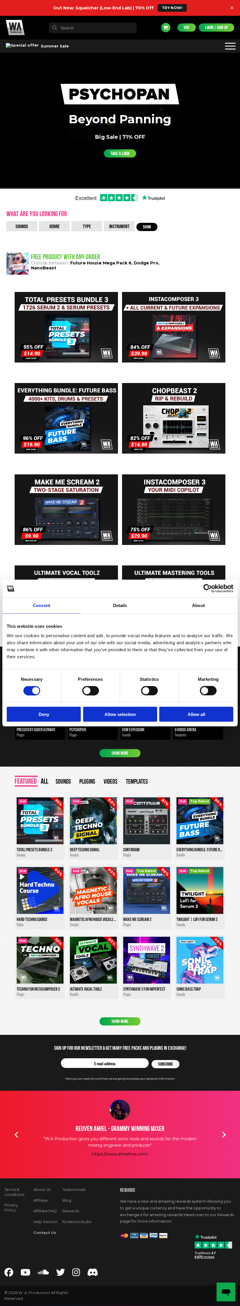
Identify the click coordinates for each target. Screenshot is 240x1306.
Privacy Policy (11, 1207)
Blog (66, 1200)
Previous (16, 1135)
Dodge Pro (146, 263)
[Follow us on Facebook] (8, 1274)
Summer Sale (54, 46)
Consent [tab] (41, 605)
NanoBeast (43, 268)
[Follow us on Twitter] (60, 1274)
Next (224, 1135)
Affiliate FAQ (45, 1211)
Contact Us (44, 1232)
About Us (41, 1189)
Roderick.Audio (77, 1222)
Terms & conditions (14, 1192)
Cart (165, 27)
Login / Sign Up (216, 27)
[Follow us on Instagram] (76, 1274)
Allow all (196, 714)
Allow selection (120, 714)
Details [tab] (120, 605)
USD (186, 27)
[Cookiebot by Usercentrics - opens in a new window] (207, 588)
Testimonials (73, 1189)
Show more (120, 753)
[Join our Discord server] (92, 1274)
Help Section (45, 1222)
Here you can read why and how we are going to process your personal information (120, 1078)
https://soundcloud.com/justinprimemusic (120, 1154)
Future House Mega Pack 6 (100, 263)
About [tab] (198, 605)
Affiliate (40, 1200)
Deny (44, 714)
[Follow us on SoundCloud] (43, 1274)
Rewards (70, 1211)
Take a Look (120, 153)
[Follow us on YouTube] (25, 1274)
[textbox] (93, 28)
